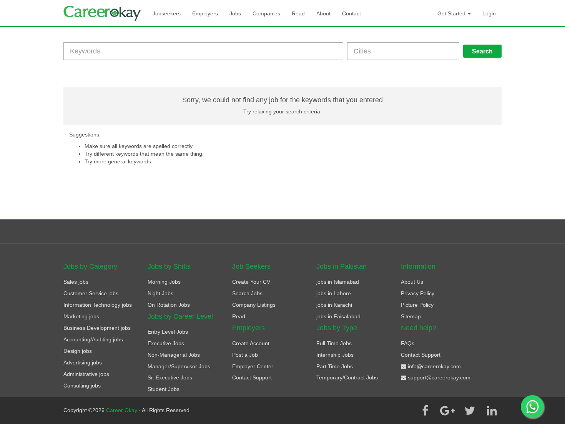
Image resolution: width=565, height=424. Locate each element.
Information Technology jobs (97, 305)
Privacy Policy (417, 293)
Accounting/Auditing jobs (93, 339)
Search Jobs (247, 293)
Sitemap (411, 316)
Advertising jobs (82, 362)
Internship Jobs (335, 355)
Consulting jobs (82, 385)
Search (482, 51)
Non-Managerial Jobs (174, 355)
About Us (412, 282)
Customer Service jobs (90, 293)
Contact (351, 13)
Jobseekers (167, 13)
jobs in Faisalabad (338, 316)
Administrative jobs (86, 374)
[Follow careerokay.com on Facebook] (425, 410)
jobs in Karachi (334, 305)
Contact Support (252, 377)
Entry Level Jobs (168, 332)
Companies (266, 13)
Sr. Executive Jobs (170, 377)
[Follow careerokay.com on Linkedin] (492, 410)
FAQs (407, 343)
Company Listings (254, 305)
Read (298, 13)
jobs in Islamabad (337, 282)
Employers (205, 13)
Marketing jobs (81, 316)
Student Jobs (163, 389)
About (323, 13)
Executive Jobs (166, 343)
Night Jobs (160, 293)
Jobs (235, 13)
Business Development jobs (97, 328)
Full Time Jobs (334, 343)
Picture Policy (417, 305)
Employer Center (252, 366)
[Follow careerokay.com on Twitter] (469, 410)
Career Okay (122, 410)
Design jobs (77, 351)
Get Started (452, 13)
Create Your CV (251, 282)
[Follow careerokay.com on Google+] (447, 410)
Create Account (250, 343)
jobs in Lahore (333, 293)
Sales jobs (75, 282)
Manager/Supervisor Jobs (179, 366)
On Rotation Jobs (169, 305)
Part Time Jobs (334, 366)
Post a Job (245, 355)
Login (489, 13)
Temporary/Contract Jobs (347, 377)
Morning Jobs (164, 282)
